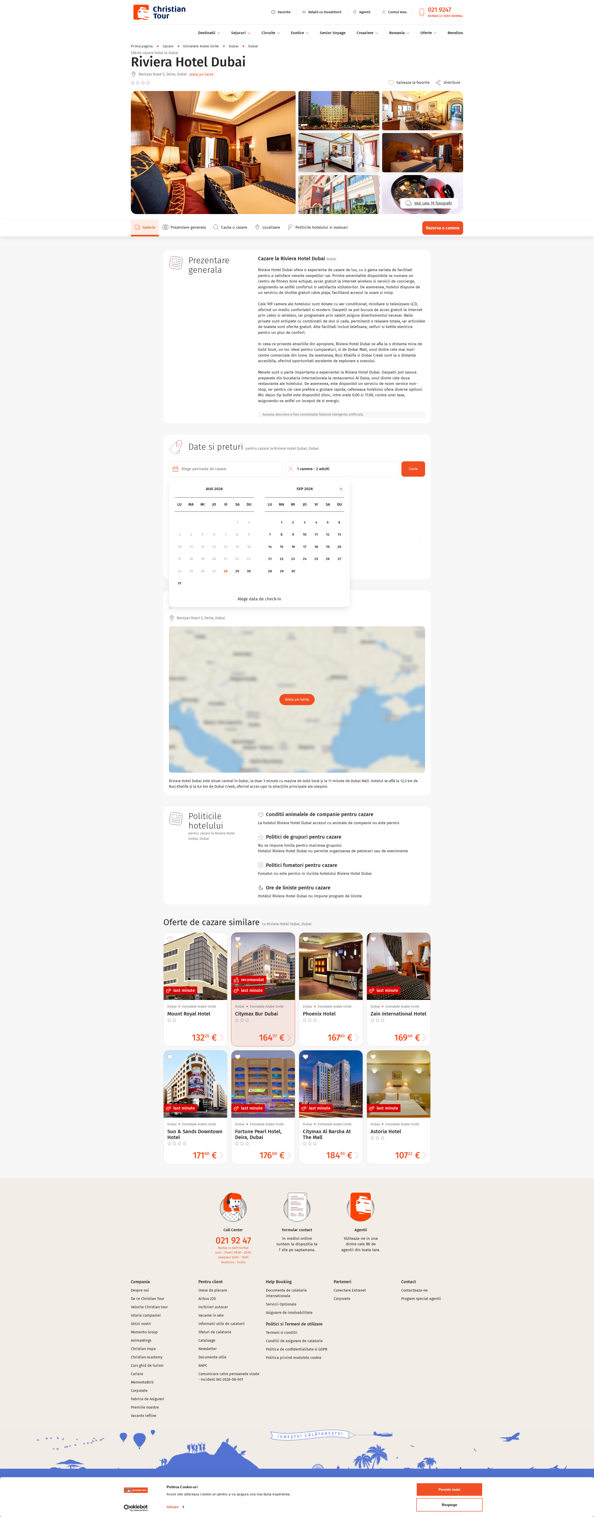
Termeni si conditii (281, 1332)
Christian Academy (146, 1357)
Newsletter (207, 1349)
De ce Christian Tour (147, 1298)
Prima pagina (142, 46)
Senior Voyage (332, 32)
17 (179, 559)
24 (179, 571)
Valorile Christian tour (149, 1307)
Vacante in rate (211, 1315)
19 (202, 559)
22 (237, 559)
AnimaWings (141, 1340)
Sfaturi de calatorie (214, 1332)
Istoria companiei (146, 1315)
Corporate (139, 1390)
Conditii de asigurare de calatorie (294, 1341)
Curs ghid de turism (147, 1365)
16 (249, 547)
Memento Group (144, 1332)
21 (225, 559)
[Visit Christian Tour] (159, 12)
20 (214, 559)
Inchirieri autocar (213, 1307)
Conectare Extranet (350, 1290)
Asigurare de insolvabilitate (289, 1312)
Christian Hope (143, 1349)
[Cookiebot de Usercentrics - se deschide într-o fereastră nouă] (136, 1507)
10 (179, 547)
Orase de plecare (212, 1290)
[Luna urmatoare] (340, 489)
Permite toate (449, 1489)
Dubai (234, 46)
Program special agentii (421, 1298)
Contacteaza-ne (414, 1290)
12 (202, 547)
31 (179, 583)
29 (237, 571)
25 (191, 571)
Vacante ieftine (143, 1415)
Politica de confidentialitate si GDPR (296, 1349)
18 (191, 559)
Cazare (168, 46)
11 (191, 547)
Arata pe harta (201, 74)
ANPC (202, 1365)
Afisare (172, 1507)
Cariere (137, 1374)
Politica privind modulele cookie (294, 1357)
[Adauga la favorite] (170, 939)
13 (214, 547)
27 (214, 571)
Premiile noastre (145, 1407)
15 (237, 547)
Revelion (455, 32)
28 (226, 571)
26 (202, 571)
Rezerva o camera (442, 228)
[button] (449, 82)
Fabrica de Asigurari (147, 1399)
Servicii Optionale (281, 1304)
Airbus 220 (207, 1298)
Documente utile (212, 1357)
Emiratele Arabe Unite (201, 46)
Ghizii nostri (141, 1324)
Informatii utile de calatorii (221, 1324)
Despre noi (140, 1290)
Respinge (449, 1505)
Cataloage (206, 1340)
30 (249, 571)
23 (249, 559)
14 (225, 547)
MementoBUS (142, 1382)
